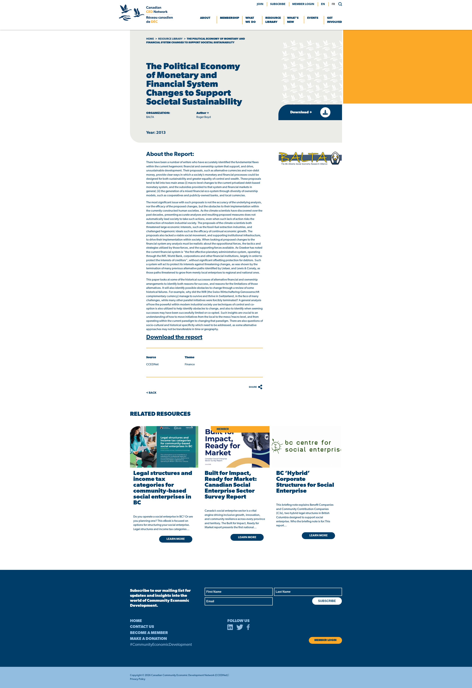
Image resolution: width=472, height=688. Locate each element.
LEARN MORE (175, 539)
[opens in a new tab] (163, 447)
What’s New (293, 20)
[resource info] (306, 447)
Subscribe (277, 4)
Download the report (174, 337)
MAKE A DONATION (148, 639)
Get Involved (334, 20)
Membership (229, 18)
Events (312, 18)
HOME (136, 621)
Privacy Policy (137, 679)
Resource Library (273, 20)
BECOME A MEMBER (149, 633)
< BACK (151, 392)
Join (260, 4)
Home (150, 39)
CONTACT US (142, 627)
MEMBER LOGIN (303, 4)
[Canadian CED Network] (146, 22)
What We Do (250, 20)
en (323, 4)
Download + (301, 112)
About (205, 18)
